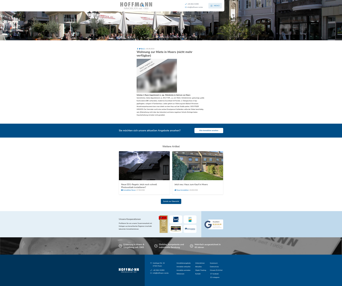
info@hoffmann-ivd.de (195, 7)
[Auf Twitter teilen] (140, 49)
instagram (215, 277)
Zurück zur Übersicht (171, 201)
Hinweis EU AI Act (216, 270)
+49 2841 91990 (193, 4)
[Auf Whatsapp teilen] (144, 49)
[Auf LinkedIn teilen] (142, 49)
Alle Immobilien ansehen (208, 130)
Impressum (214, 263)
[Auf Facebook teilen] (138, 49)
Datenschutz (214, 267)
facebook (215, 274)
